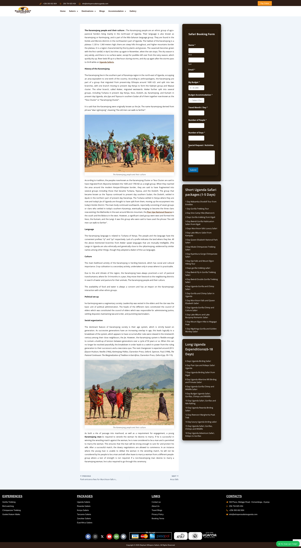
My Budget (194, 82)
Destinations (87, 11)
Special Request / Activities (201, 146)
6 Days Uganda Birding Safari (198, 361)
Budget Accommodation (200, 95)
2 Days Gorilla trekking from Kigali (200, 217)
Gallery (133, 11)
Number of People (197, 120)
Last (190, 64)
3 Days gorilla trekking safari (197, 268)
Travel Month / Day (198, 107)
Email (191, 70)
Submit (193, 170)
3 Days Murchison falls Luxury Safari (201, 228)
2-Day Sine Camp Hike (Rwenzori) (199, 213)
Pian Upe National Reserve (159, 212)
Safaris (72, 11)
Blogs (102, 11)
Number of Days (196, 133)
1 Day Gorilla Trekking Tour (197, 208)
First (190, 55)
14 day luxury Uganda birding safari (201, 422)
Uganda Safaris (106, 62)
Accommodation (116, 11)
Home (62, 11)
